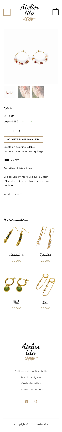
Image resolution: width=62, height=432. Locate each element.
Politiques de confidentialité (31, 371)
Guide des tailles (31, 383)
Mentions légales (31, 377)
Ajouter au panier (23, 139)
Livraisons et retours (31, 389)
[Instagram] (35, 401)
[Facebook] (26, 401)
